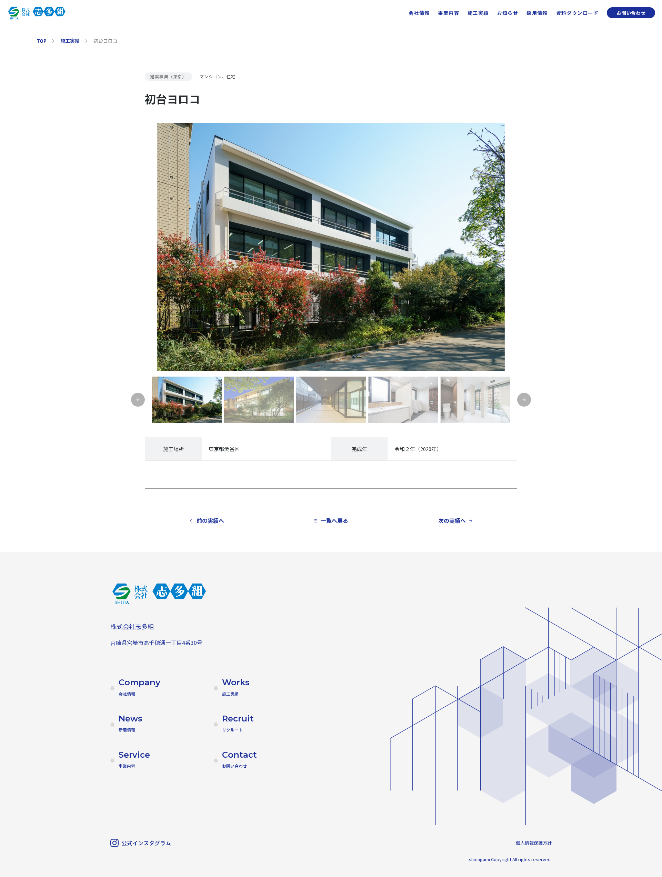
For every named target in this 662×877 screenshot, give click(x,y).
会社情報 (419, 12)
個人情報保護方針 (534, 842)
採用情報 (537, 12)
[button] (524, 400)
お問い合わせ (630, 12)
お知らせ (508, 12)
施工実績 (478, 12)
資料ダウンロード (577, 12)
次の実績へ (452, 520)
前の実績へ (210, 520)
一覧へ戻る (334, 520)
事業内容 (448, 12)
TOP (42, 40)
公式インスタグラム (146, 843)
